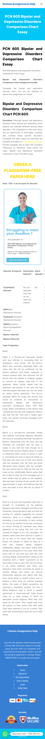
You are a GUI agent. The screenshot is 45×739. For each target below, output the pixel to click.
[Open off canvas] (41, 4)
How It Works (22, 680)
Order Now (22, 688)
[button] (17, 260)
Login (22, 684)
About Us (22, 673)
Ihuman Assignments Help (19, 4)
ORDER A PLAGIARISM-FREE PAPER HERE (22, 170)
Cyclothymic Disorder (32, 141)
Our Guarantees (22, 677)
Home (22, 670)
